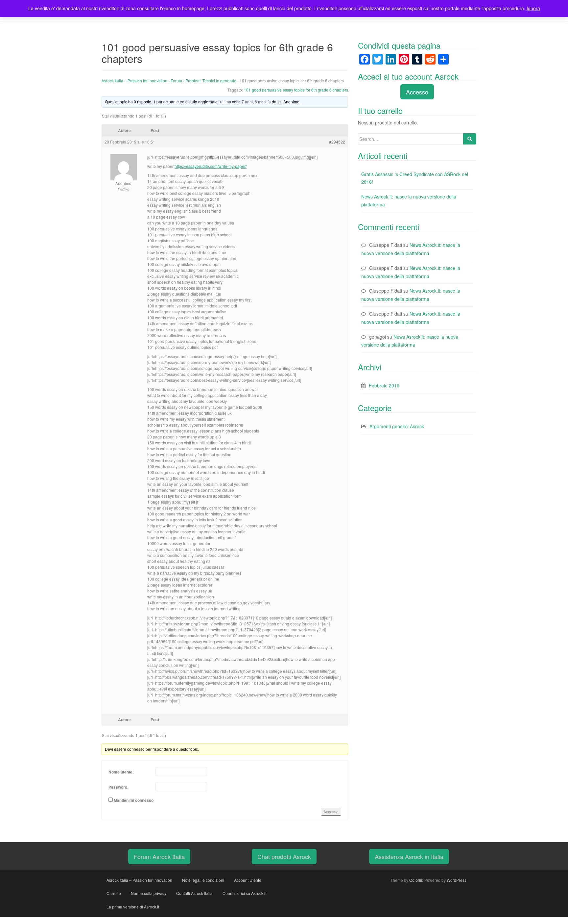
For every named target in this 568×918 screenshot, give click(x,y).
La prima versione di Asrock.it (132, 906)
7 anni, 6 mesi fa (256, 101)
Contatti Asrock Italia (194, 893)
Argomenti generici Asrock (396, 426)
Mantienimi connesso (134, 800)
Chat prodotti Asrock (284, 856)
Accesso (331, 811)
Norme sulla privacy (148, 893)
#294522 (337, 141)
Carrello (113, 893)
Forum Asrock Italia (159, 856)
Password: (118, 787)
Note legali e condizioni (203, 880)
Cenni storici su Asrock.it (244, 893)
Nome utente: (121, 772)
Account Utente (247, 880)
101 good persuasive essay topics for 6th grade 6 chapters (296, 89)
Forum (176, 80)
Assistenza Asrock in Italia (409, 856)
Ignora (533, 8)
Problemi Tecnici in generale (210, 80)
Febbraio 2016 (384, 385)
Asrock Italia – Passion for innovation (134, 80)
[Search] (469, 138)
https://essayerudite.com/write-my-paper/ (211, 166)
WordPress (456, 880)
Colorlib (416, 880)
